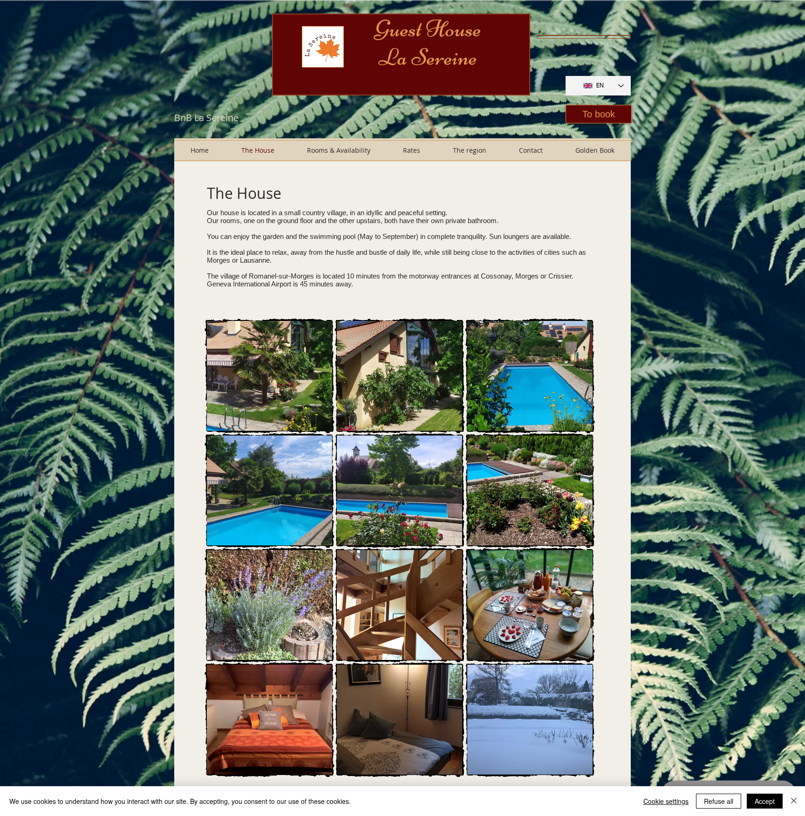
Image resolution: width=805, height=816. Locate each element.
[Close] (793, 801)
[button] (599, 114)
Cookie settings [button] (666, 801)
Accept (765, 801)
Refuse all (718, 801)
